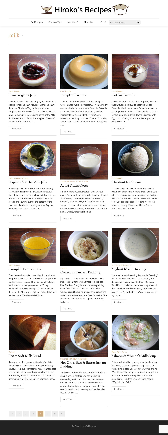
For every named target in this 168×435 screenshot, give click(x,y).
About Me (88, 22)
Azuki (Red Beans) (67, 182)
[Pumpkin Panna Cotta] (32, 245)
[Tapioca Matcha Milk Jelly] (32, 158)
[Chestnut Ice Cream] (135, 158)
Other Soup (122, 352)
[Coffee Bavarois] (135, 71)
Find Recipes (37, 22)
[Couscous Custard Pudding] (84, 248)
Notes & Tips (55, 22)
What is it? (73, 22)
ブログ (103, 22)
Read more (16, 128)
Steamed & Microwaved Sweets (73, 359)
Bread (11, 352)
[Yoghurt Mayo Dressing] (135, 245)
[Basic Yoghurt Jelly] (32, 71)
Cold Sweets (14, 91)
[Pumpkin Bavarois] (84, 71)
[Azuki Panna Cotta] (84, 162)
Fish (113, 352)
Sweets (63, 268)
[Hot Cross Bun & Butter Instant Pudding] (84, 339)
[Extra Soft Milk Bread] (32, 332)
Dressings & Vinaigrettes (122, 265)
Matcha (25, 178)
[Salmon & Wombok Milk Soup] (135, 332)
